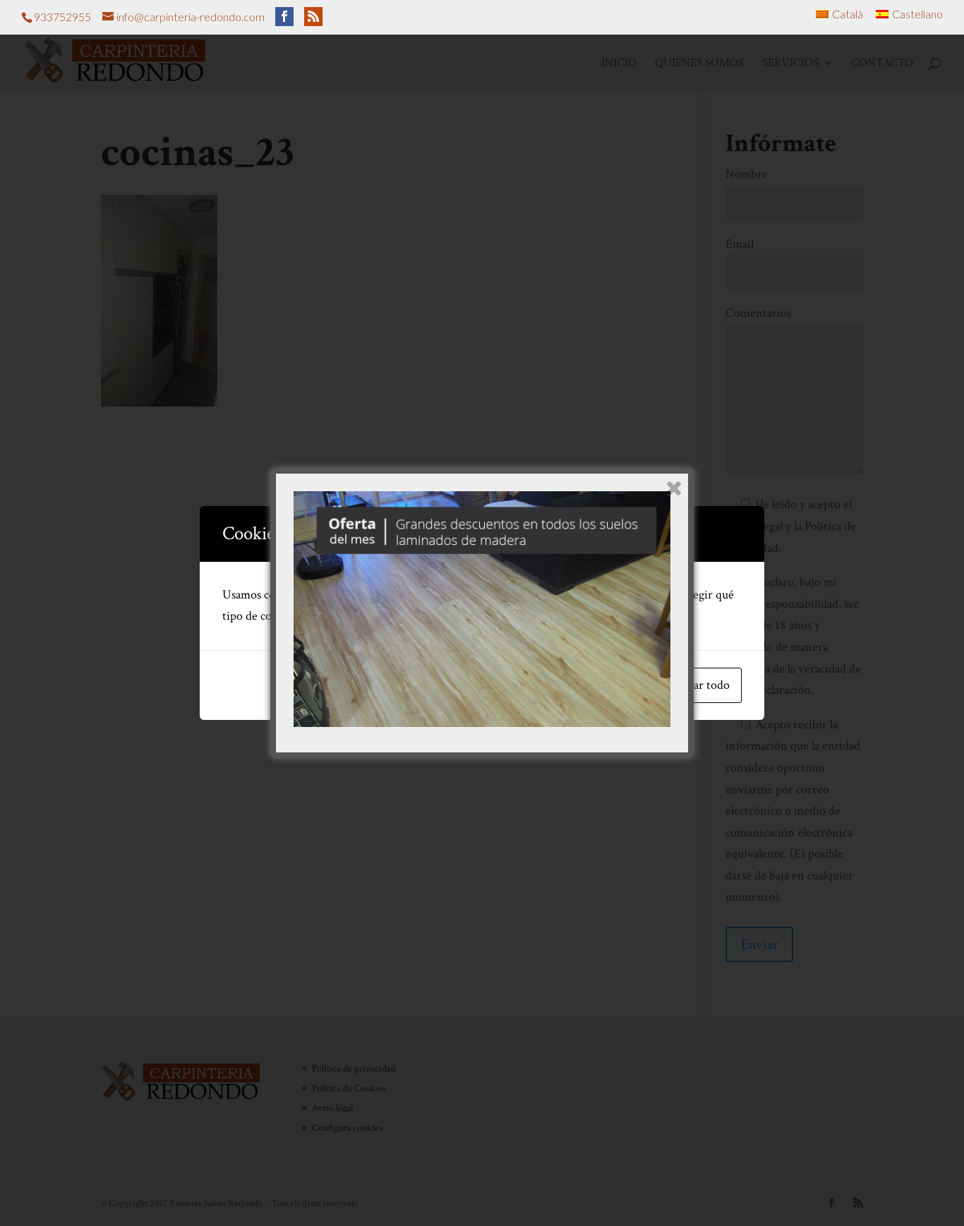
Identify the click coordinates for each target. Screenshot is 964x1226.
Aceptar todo (697, 685)
